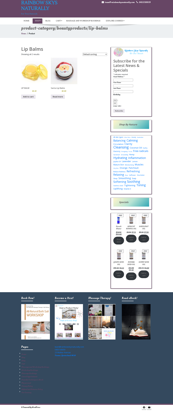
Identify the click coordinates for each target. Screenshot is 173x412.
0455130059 (145, 2)
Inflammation (137, 157)
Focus (130, 151)
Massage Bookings (29, 373)
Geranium (116, 155)
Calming (132, 140)
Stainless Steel (118, 186)
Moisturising (129, 165)
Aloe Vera (127, 137)
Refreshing (133, 171)
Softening (119, 181)
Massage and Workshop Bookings (83, 21)
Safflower (132, 175)
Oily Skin (116, 168)
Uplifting (118, 188)
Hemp (131, 154)
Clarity (128, 143)
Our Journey (26, 392)
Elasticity (116, 151)
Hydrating (120, 157)
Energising (124, 151)
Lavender (126, 161)
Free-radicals (140, 151)
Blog (47, 21)
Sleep (115, 178)
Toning (141, 185)
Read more (58, 96)
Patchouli (134, 167)
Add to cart (131, 238)
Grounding (124, 155)
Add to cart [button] (28, 96)
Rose (126, 175)
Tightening (129, 185)
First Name (117, 82)
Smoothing (125, 178)
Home (26, 21)
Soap (134, 178)
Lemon (135, 161)
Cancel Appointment (29, 376)
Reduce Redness (119, 171)
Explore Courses (114, 21)
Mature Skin (118, 164)
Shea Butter (141, 175)
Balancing (119, 140)
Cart (58, 21)
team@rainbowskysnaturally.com (120, 2)
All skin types (118, 137)
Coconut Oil (136, 147)
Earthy (145, 148)
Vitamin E (127, 189)
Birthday (116, 94)
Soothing (133, 181)
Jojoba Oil (117, 161)
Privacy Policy (27, 386)
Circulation (118, 144)
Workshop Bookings (30, 370)
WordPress (36, 407)
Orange (124, 167)
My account (26, 383)
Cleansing (121, 147)
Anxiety (133, 137)
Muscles (139, 164)
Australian (140, 137)
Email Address (118, 77)
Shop (37, 21)
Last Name (117, 88)
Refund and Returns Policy (32, 389)
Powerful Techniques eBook (32, 379)
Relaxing (118, 174)
